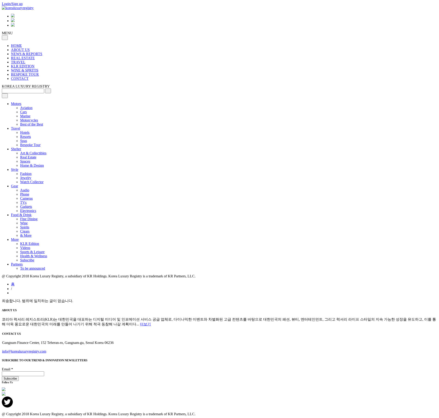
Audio (24, 190)
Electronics (28, 211)
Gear (14, 186)
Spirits (24, 227)
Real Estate (28, 157)
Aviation (26, 108)
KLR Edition (29, 244)
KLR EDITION (23, 66)
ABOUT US (20, 50)
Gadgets (26, 207)
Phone (24, 194)
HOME (16, 46)
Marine (25, 116)
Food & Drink (21, 215)
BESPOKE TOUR (25, 74)
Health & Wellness (33, 256)
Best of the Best (31, 124)
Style (14, 169)
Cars (23, 112)
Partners (17, 264)
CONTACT (20, 78)
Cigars (24, 231)
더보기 (145, 324)
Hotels (24, 132)
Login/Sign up (12, 4)
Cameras (26, 198)
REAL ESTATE (23, 58)
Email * (7, 369)
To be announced (32, 268)
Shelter (16, 149)
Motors (16, 104)
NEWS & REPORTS (26, 54)
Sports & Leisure (32, 252)
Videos (25, 248)
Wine (24, 223)
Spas (23, 141)
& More (26, 235)
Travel (15, 128)
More (15, 239)
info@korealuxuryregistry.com (24, 351)
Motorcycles (29, 120)
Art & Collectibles (33, 153)
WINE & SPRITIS (24, 70)
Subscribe (27, 260)
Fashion (26, 174)
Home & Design (32, 165)
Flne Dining (28, 219)
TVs (23, 202)
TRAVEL (18, 62)
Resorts (25, 137)
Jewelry (25, 178)
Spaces (25, 161)
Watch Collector (31, 182)
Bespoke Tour (30, 145)
